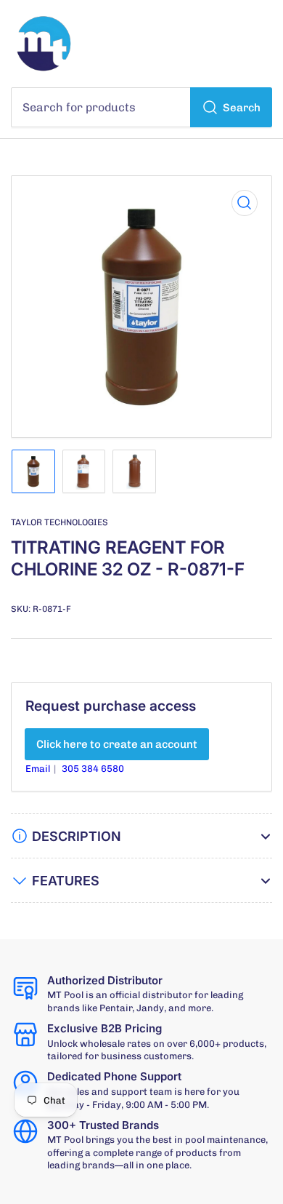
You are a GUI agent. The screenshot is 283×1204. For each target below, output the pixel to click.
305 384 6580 (93, 768)
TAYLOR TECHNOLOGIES (59, 522)
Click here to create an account (116, 744)
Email (38, 768)
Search (242, 107)
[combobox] (141, 107)
